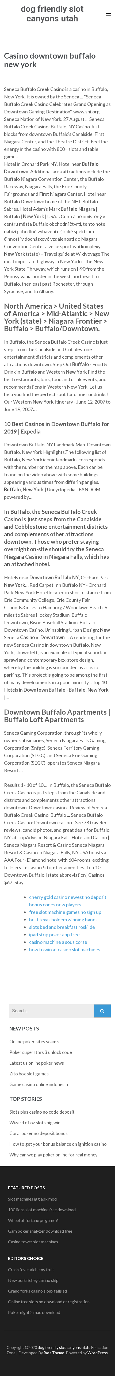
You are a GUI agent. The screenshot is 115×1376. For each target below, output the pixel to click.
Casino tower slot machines (33, 1241)
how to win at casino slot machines (64, 949)
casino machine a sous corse (58, 942)
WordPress (97, 1353)
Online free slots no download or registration (49, 1301)
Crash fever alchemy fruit (31, 1269)
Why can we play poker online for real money (53, 1154)
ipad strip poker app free (54, 934)
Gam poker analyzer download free (40, 1230)
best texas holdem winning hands (63, 919)
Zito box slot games (29, 1073)
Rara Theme (54, 1353)
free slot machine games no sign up (65, 912)
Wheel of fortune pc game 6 (33, 1220)
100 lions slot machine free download (42, 1209)
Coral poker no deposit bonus (38, 1133)
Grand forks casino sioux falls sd (37, 1290)
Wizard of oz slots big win (34, 1122)
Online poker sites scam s (34, 1041)
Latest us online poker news (36, 1063)
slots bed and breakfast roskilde (62, 927)
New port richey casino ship (33, 1280)
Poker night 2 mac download (34, 1312)
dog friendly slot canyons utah (52, 14)
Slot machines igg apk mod (32, 1198)
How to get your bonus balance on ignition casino (58, 1144)
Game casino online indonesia (38, 1084)
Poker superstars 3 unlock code (40, 1052)
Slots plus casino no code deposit (42, 1112)
